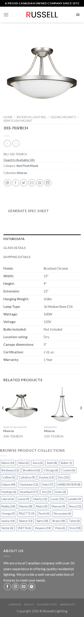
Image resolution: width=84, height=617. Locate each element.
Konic (60, 492)
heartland (29, 492)
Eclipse (8, 484)
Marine (25, 506)
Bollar (66, 463)
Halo (47, 484)
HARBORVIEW (68, 484)
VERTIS (24, 528)
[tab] (42, 238)
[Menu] (6, 14)
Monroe (22, 173)
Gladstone (28, 484)
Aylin (52, 463)
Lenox (23, 499)
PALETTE (26, 513)
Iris (46, 492)
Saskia (8, 521)
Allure (7, 463)
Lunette (74, 499)
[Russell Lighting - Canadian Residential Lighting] (42, 14)
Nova (75, 506)
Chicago (51, 470)
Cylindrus (27, 477)
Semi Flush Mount (17, 120)
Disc (63, 477)
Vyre (75, 528)
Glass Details (14, 248)
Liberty (40, 499)
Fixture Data (13, 239)
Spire (42, 521)
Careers (15, 604)
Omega (8, 513)
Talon (74, 521)
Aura (38, 463)
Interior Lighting (31, 117)
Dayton (46, 477)
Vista (60, 528)
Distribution (47, 604)
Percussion (62, 513)
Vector (7, 528)
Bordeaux (10, 470)
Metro (41, 506)
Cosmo (68, 470)
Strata (58, 521)
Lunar (57, 499)
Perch (44, 513)
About (29, 604)
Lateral (7, 499)
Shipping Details (16, 257)
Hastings (8, 492)
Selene (25, 521)
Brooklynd (31, 470)
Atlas (23, 463)
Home (7, 117)
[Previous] (3, 417)
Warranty (68, 604)
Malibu (8, 506)
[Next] (81, 417)
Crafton (8, 477)
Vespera (43, 528)
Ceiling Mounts (63, 117)
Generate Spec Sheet (28, 211)
